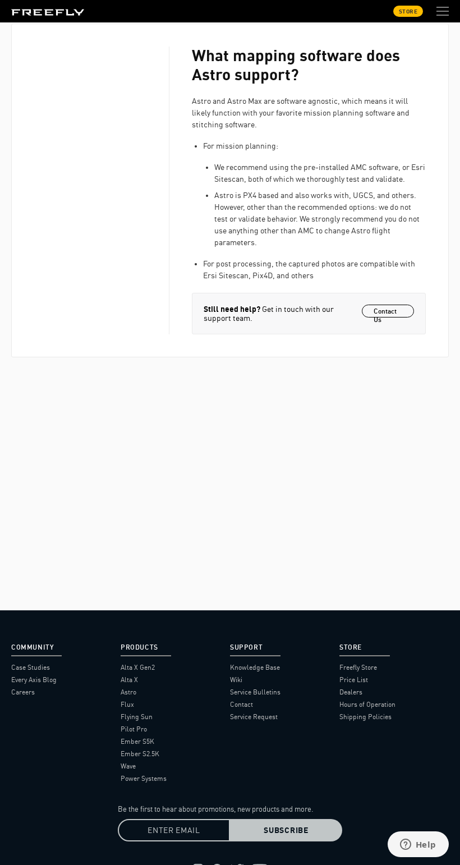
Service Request (254, 716)
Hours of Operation (367, 704)
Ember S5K (137, 741)
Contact (241, 704)
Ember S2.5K (140, 753)
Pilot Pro (134, 729)
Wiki (236, 679)
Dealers (350, 692)
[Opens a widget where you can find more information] (418, 845)
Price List (353, 679)
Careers (23, 692)
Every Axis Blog (34, 679)
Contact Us (385, 312)
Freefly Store (358, 667)
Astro (128, 692)
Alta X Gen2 (138, 667)
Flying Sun (137, 716)
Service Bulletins (255, 692)
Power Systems (144, 778)
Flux (127, 704)
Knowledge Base (255, 667)
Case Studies (30, 667)
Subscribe (286, 830)
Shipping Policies (365, 716)
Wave (128, 766)
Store (408, 11)
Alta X (129, 679)
